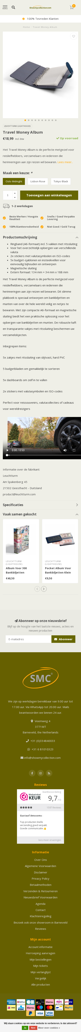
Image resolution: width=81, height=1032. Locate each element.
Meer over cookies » (49, 1028)
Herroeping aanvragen (40, 953)
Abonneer (65, 639)
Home (26, 27)
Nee (33, 1028)
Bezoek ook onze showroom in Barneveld (40, 922)
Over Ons (40, 860)
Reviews (40, 929)
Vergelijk (40, 978)
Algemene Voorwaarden (40, 866)
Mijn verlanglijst (41, 972)
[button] (25, 120)
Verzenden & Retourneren (40, 891)
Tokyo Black (61, 181)
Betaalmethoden (40, 885)
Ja (25, 1028)
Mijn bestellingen (40, 959)
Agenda (40, 904)
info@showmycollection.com (42, 758)
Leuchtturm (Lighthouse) (17, 126)
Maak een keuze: (17, 173)
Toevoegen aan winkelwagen (49, 195)
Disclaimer (40, 872)
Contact (41, 910)
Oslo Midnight (14, 181)
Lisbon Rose (38, 181)
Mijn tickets (40, 966)
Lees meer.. (65, 162)
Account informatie (40, 947)
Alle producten (40, 984)
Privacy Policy (40, 878)
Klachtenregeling (40, 916)
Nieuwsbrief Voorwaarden (40, 897)
